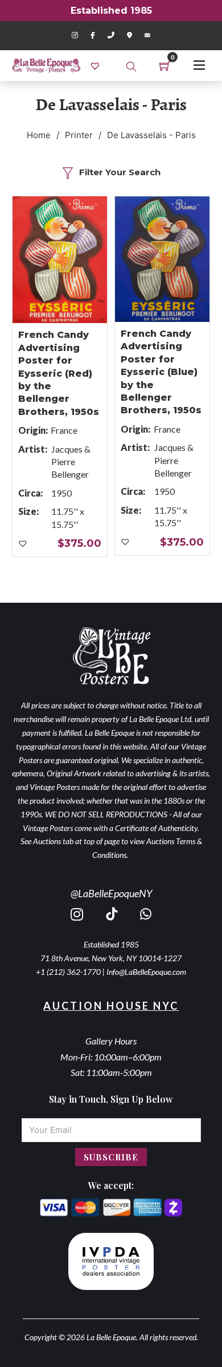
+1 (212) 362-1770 (68, 972)
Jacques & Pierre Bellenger (71, 461)
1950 (61, 492)
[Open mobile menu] (199, 65)
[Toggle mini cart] (165, 65)
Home (39, 135)
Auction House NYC (111, 1005)
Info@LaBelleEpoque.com (146, 972)
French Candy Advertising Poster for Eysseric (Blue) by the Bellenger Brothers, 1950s (161, 372)
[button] (23, 544)
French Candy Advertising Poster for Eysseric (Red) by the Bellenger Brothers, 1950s (58, 373)
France (64, 430)
